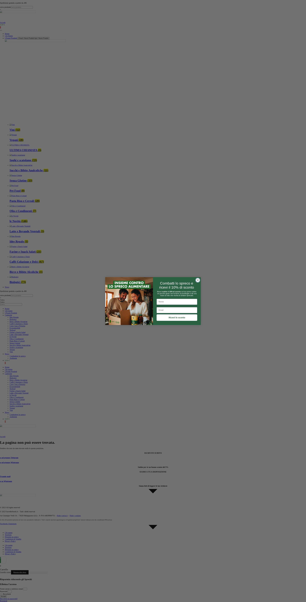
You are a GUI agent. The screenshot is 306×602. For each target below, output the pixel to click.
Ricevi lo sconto (177, 317)
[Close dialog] (198, 280)
